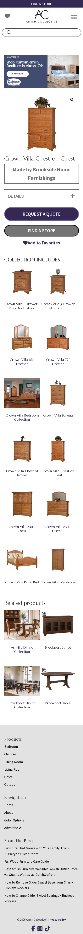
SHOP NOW (17, 73)
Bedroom (11, 746)
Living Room (13, 769)
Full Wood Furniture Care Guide (26, 861)
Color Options (14, 820)
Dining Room (13, 762)
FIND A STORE (41, 4)
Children (10, 754)
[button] (72, 99)
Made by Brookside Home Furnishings (41, 173)
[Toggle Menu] (74, 17)
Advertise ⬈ (13, 828)
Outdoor (10, 784)
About (8, 812)
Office (8, 777)
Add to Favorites (44, 242)
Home (8, 805)
